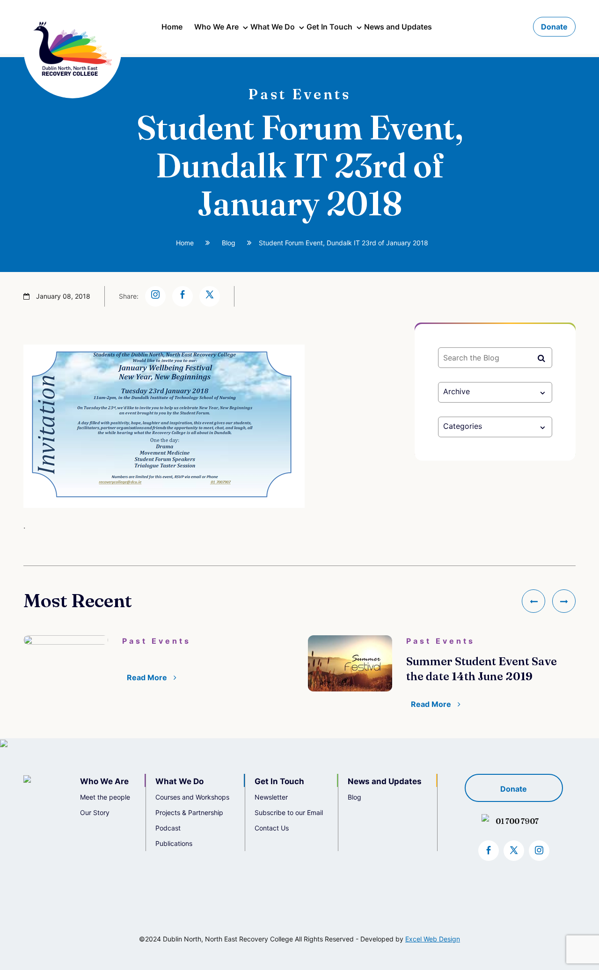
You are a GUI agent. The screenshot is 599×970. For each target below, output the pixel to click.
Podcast (168, 828)
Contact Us (272, 828)
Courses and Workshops (192, 797)
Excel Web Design (432, 939)
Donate (554, 26)
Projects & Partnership (189, 812)
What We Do (272, 26)
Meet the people (105, 797)
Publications (173, 843)
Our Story (95, 812)
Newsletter (271, 797)
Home (172, 26)
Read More (148, 677)
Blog (228, 243)
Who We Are (216, 26)
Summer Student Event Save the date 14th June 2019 (481, 668)
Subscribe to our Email (289, 812)
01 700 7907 (517, 821)
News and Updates (398, 26)
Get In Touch (329, 26)
